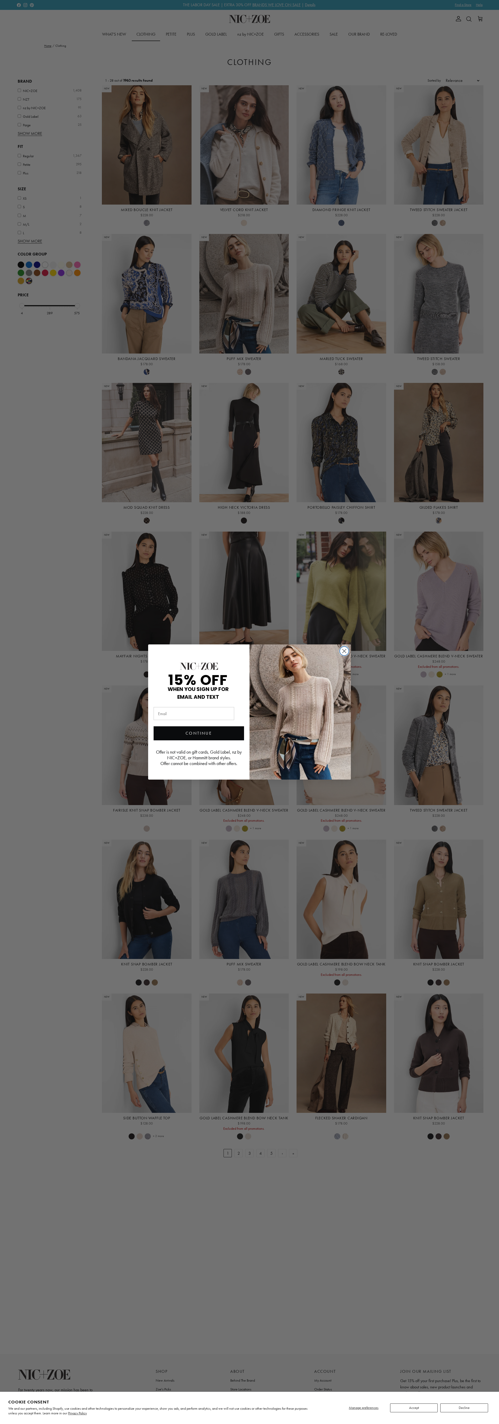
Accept (414, 1408)
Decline (464, 1408)
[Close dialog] (344, 651)
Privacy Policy (77, 1413)
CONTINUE (199, 733)
